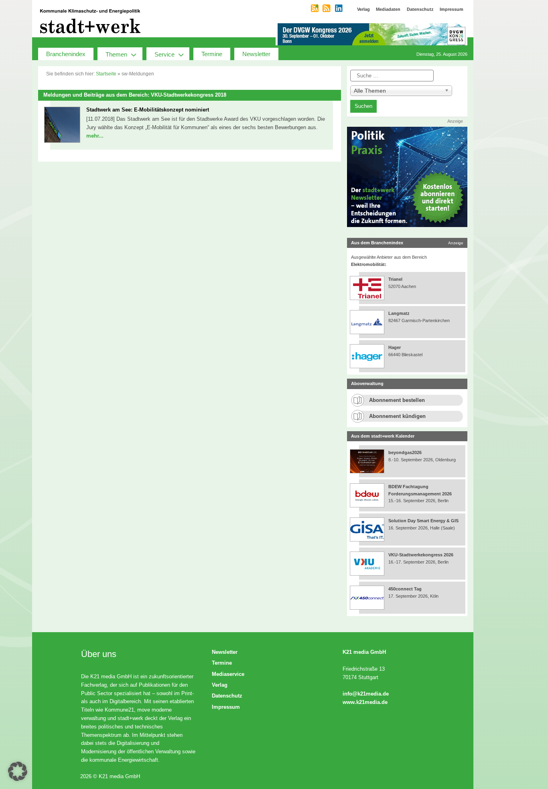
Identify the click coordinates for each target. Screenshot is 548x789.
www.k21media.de (365, 702)
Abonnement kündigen (397, 416)
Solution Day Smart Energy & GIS (423, 520)
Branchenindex (65, 54)
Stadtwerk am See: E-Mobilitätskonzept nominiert (147, 110)
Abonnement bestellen (397, 400)
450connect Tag (405, 588)
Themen (116, 54)
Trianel (395, 279)
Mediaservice (228, 674)
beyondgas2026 (405, 452)
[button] (17, 771)
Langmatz (399, 313)
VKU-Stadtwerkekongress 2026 (421, 554)
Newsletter (256, 54)
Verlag (219, 685)
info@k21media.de (366, 694)
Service (164, 54)
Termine (211, 54)
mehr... (95, 136)
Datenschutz (227, 696)
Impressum (226, 707)
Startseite (106, 74)
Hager (394, 347)
